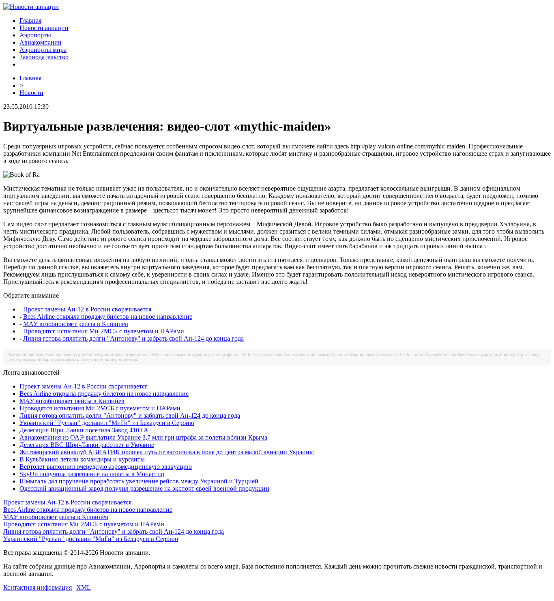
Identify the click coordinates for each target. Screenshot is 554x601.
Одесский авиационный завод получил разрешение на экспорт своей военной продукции (144, 488)
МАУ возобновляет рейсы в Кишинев (75, 323)
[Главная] (31, 6)
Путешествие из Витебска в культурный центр (470, 354)
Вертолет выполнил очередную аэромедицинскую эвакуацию (105, 466)
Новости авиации (44, 27)
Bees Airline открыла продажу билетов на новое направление (107, 316)
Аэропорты (35, 35)
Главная (30, 20)
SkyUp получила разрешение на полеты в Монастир (91, 473)
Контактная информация (37, 587)
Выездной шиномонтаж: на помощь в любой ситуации (60, 354)
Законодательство (44, 57)
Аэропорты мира (43, 49)
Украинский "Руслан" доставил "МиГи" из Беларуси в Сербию (106, 422)
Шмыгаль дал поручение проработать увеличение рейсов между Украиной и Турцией (138, 481)
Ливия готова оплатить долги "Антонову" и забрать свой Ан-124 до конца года (133, 338)
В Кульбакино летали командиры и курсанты (82, 459)
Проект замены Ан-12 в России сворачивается (87, 309)
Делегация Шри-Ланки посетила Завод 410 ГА (83, 430)
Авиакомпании (40, 42)
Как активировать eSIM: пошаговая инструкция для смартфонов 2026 (182, 354)
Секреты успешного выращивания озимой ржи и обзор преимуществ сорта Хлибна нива (337, 354)
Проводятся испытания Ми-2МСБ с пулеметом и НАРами (103, 331)
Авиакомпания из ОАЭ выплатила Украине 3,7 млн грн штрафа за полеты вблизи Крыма (143, 437)
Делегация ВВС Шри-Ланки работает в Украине (86, 444)
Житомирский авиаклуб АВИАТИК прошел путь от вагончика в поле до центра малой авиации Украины (166, 452)
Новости (31, 92)
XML (83, 587)
